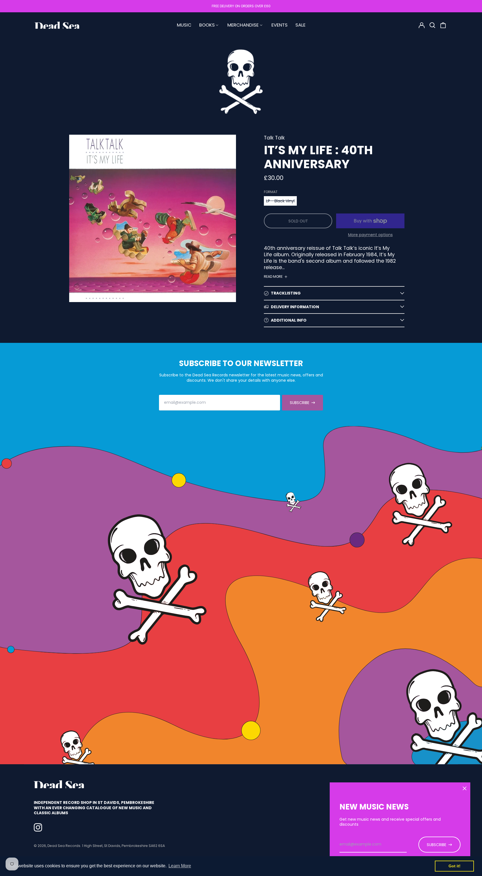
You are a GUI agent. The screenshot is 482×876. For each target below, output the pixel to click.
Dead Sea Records (63, 845)
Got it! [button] (455, 866)
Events (279, 25)
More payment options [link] (370, 234)
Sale (300, 25)
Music (184, 25)
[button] (432, 25)
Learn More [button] (179, 865)
